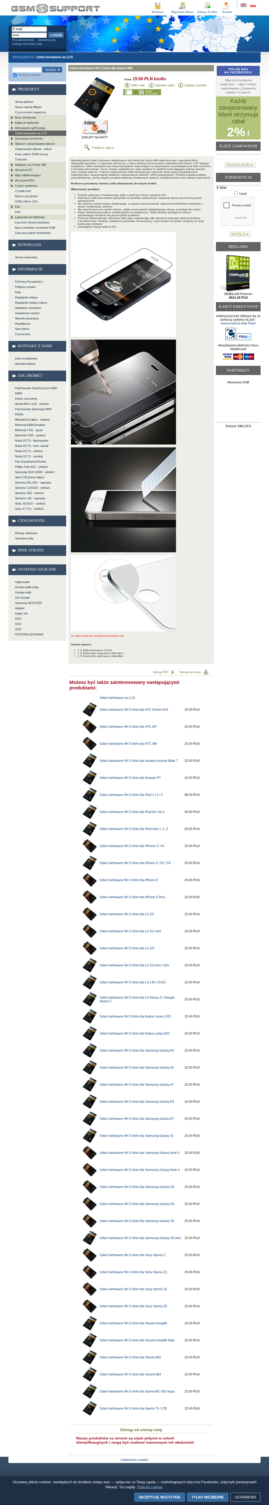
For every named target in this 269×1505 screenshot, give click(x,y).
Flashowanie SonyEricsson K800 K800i (36, 391)
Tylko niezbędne (208, 1497)
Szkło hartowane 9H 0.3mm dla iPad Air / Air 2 (132, 812)
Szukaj (50, 69)
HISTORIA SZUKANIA (29, 634)
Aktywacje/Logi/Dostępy (30, 128)
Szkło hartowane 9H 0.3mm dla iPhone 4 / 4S (132, 846)
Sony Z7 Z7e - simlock (29, 508)
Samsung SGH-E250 (28, 602)
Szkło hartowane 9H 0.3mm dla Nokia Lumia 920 (134, 1033)
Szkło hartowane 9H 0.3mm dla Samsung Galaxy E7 (137, 1119)
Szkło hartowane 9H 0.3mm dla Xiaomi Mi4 (55, 8)
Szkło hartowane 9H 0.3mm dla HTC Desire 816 (134, 709)
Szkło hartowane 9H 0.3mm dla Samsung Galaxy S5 (137, 1221)
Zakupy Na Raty (208, 11)
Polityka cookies (25, 286)
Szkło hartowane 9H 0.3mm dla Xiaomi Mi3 (130, 1374)
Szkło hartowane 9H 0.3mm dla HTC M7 (128, 727)
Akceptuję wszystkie (159, 1497)
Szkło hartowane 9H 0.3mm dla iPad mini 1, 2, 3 (134, 829)
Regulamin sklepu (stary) (31, 302)
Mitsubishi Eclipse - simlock (32, 419)
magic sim (21, 613)
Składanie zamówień (28, 307)
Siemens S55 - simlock (29, 493)
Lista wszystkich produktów (32, 232)
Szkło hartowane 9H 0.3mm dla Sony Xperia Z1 (133, 1272)
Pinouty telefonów (26, 533)
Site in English (244, 5)
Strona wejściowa (26, 257)
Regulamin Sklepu (182, 11)
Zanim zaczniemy (26, 398)
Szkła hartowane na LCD (31, 133)
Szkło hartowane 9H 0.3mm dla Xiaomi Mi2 (130, 1357)
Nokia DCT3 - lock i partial (31, 445)
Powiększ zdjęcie (103, 147)
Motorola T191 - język (29, 430)
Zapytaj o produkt (195, 85)
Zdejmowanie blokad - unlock (33, 149)
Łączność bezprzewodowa (32, 222)
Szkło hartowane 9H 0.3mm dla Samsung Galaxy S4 (137, 1204)
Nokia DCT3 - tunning (29, 456)
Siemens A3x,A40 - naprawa (33, 482)
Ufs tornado (22, 597)
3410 (18, 618)
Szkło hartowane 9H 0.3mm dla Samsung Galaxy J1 (137, 1136)
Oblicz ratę (138, 85)
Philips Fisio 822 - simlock (31, 466)
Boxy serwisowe (25, 117)
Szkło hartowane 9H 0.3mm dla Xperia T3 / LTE (133, 1408)
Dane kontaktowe (26, 358)
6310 (18, 623)
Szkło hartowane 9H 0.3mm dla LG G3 (127, 948)
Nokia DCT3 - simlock (29, 451)
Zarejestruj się (47, 39)
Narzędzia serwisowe (29, 138)
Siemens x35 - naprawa (30, 498)
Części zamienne (26, 185)
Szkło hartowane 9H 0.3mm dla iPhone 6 (129, 880)
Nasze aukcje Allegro (28, 107)
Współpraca (22, 323)
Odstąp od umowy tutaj (27, 43)
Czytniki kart (23, 190)
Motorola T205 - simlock (30, 435)
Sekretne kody (24, 538)
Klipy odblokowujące (28, 175)
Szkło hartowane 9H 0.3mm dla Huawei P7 (130, 778)
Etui (17, 206)
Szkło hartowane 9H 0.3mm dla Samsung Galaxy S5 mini (140, 1238)
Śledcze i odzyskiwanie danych (35, 143)
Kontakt (227, 11)
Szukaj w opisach (29, 74)
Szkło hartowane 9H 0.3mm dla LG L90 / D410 (133, 982)
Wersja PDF (160, 672)
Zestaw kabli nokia (27, 587)
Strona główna (22, 57)
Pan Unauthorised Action (30, 461)
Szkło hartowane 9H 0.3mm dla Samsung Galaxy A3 (137, 1050)
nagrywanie (22, 581)
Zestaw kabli (23, 592)
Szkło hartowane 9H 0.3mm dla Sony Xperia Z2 (133, 1289)
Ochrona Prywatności (29, 281)
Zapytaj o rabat (164, 85)
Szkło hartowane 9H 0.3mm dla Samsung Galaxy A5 (137, 1067)
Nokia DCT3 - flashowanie (31, 440)
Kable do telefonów (27, 122)
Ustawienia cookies (27, 313)
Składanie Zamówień (157, 12)
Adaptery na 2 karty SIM (30, 164)
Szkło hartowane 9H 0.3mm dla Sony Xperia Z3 (133, 1306)
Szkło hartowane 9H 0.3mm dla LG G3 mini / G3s (134, 965)
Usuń (243, 194)
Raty (18, 292)
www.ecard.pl (230, 323)
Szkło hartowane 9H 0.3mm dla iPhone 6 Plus (132, 897)
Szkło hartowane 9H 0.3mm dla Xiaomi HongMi (133, 1323)
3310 (18, 629)
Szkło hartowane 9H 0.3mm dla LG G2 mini (130, 931)
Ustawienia (245, 1497)
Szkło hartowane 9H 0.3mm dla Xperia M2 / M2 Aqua (137, 1391)
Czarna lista (22, 334)
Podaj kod (238, 165)
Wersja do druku (190, 672)
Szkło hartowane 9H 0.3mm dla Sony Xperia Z (132, 1255)
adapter (20, 608)
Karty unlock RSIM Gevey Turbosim (31, 157)
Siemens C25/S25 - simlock (32, 487)
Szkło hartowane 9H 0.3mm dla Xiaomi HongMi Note (137, 1340)
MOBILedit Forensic (238, 295)
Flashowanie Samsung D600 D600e (33, 412)
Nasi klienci (22, 328)
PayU (252, 323)
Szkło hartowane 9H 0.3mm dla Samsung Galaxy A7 (137, 1084)
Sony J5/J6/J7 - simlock (30, 503)
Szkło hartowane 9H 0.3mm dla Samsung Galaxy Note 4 (140, 1170)
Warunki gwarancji (26, 318)
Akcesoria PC (24, 170)
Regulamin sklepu (26, 297)
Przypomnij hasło (23, 39)
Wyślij (238, 234)
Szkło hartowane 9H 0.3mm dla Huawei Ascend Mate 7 (139, 761)
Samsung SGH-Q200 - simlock (35, 472)
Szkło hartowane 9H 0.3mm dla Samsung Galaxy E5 (137, 1102)
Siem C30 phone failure (29, 477)
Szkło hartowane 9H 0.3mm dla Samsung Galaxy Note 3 (140, 1153)
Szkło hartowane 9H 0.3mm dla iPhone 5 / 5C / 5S (135, 863)
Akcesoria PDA (24, 180)
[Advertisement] (238, 404)
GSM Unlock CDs (26, 201)
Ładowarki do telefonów (30, 217)
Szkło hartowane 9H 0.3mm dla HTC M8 (128, 744)
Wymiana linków (25, 363)
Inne (17, 211)
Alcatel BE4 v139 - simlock (32, 403)
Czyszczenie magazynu (30, 112)
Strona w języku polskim (252, 5)
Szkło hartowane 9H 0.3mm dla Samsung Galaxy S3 (137, 1187)
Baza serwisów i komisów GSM (35, 227)
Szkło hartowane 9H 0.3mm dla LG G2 (127, 914)
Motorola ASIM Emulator (30, 424)
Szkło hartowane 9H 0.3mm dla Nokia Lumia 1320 (135, 1016)
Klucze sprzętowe (26, 196)
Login (56, 35)
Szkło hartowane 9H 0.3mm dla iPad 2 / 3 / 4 (131, 795)
